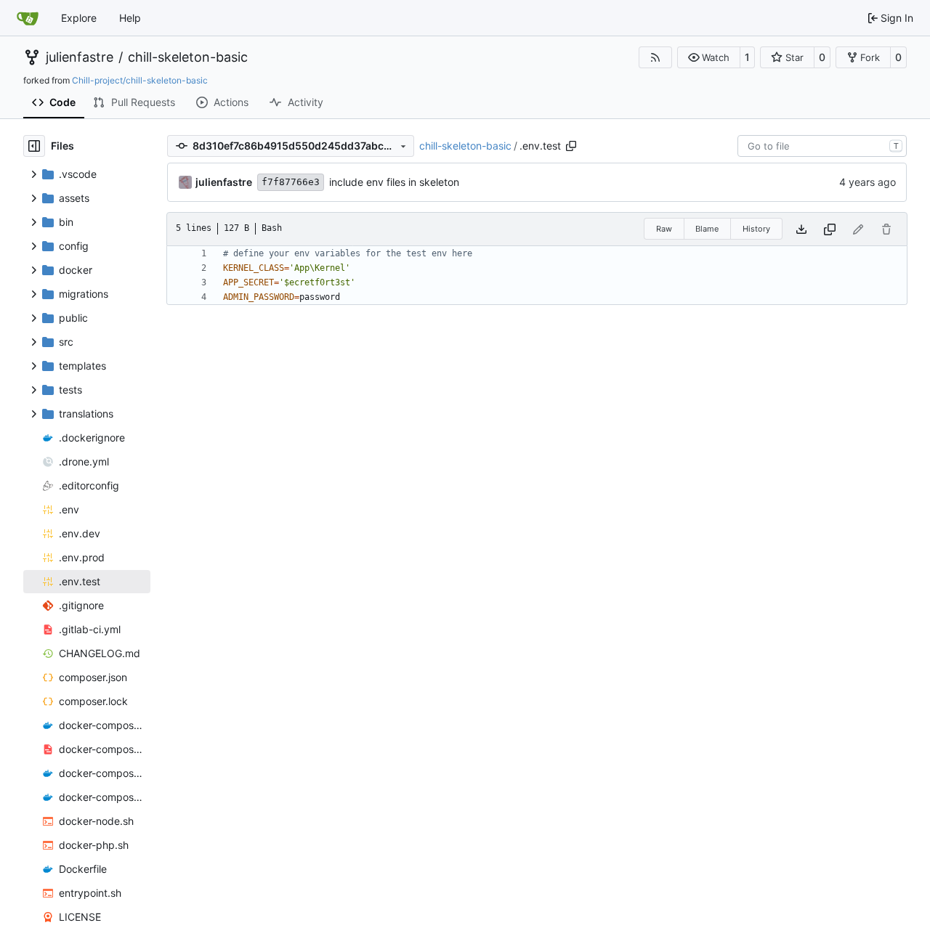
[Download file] (801, 229)
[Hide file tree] (34, 146)
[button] (708, 57)
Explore (79, 18)
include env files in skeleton (394, 182)
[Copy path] (571, 146)
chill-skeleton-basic (188, 57)
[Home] (27, 18)
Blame (707, 229)
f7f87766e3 (291, 181)
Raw (664, 229)
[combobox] (822, 146)
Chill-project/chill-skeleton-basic (140, 80)
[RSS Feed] (655, 57)
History (756, 229)
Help (130, 18)
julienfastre (79, 57)
